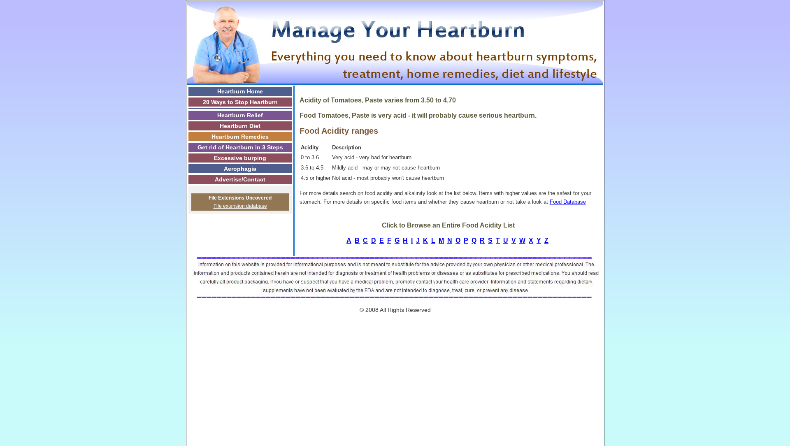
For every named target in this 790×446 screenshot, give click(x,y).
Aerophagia (240, 168)
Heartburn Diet (240, 126)
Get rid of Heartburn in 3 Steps (240, 147)
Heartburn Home (240, 91)
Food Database (568, 202)
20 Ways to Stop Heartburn (240, 102)
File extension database (240, 206)
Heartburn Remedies (240, 136)
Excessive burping (240, 158)
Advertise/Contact (240, 179)
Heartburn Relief (240, 115)
